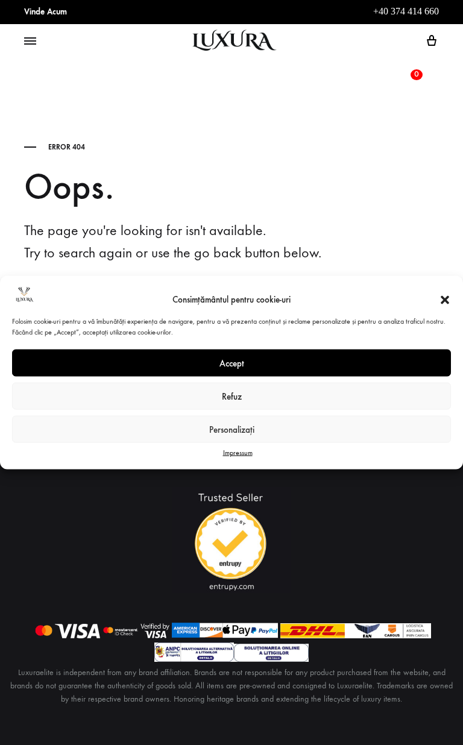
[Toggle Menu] (30, 41)
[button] (445, 300)
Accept (231, 362)
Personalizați (231, 429)
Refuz (232, 396)
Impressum (238, 452)
